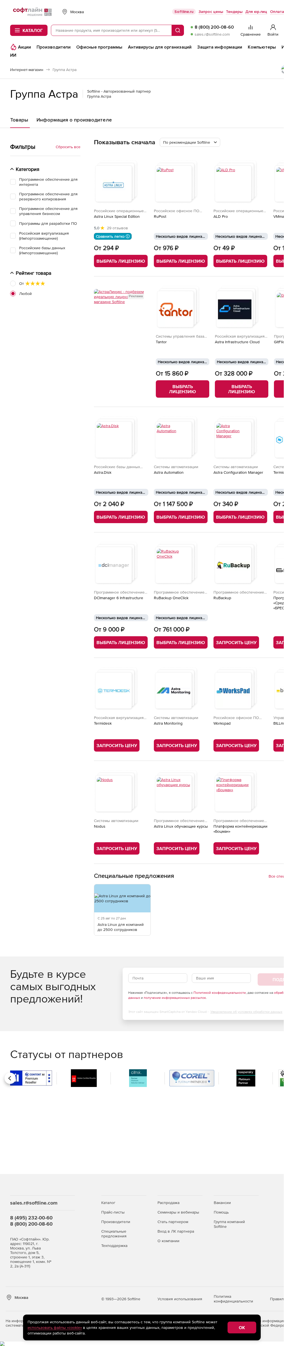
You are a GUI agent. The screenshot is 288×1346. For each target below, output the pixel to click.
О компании (168, 1241)
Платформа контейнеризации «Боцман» (240, 829)
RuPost (160, 216)
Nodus (99, 826)
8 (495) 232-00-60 (31, 1218)
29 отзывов (117, 228)
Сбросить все (68, 147)
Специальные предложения (114, 1233)
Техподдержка (114, 1245)
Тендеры (234, 11)
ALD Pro (220, 216)
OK (242, 1327)
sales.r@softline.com (212, 34)
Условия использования (180, 1299)
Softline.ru (184, 11)
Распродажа (168, 1202)
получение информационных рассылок (175, 998)
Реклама (136, 296)
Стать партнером (173, 1221)
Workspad (222, 723)
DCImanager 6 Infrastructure (118, 598)
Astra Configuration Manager (238, 472)
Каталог (108, 1202)
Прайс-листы (113, 1212)
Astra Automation (169, 472)
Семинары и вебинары (178, 1212)
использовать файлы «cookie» (55, 1327)
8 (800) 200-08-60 (214, 27)
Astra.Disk (102, 472)
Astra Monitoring (168, 723)
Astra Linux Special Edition (117, 216)
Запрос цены (211, 11)
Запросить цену (236, 642)
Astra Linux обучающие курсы (181, 826)
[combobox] (190, 142)
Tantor (161, 342)
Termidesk (103, 723)
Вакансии (222, 1202)
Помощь (221, 1212)
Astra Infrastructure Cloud (237, 342)
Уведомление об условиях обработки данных (246, 1012)
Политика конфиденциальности (233, 1298)
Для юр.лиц (256, 11)
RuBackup (222, 598)
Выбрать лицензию (120, 261)
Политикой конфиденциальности (220, 993)
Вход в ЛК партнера (176, 1231)
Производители (115, 1221)
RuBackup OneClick (171, 598)
